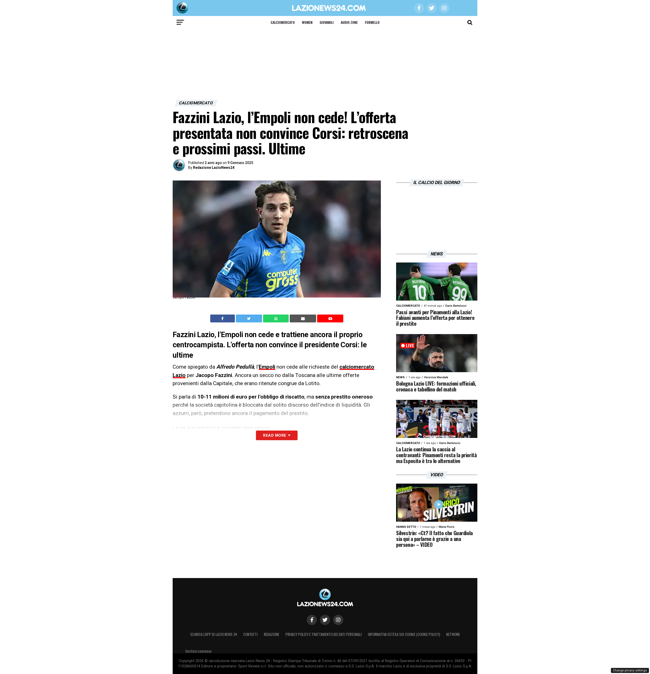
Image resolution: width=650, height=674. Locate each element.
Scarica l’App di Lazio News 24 (213, 634)
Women (307, 22)
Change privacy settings (630, 670)
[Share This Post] (276, 319)
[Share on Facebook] (223, 319)
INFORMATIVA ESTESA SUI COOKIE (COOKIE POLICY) (404, 634)
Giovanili (327, 22)
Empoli (267, 367)
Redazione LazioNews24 (213, 168)
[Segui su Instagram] (338, 620)
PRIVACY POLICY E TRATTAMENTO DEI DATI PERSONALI (323, 634)
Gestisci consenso (198, 651)
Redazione (271, 634)
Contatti (250, 634)
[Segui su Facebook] (312, 620)
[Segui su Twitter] (325, 620)
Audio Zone (349, 22)
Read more (274, 435)
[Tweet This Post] (249, 319)
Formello (372, 22)
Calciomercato (283, 22)
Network (453, 634)
